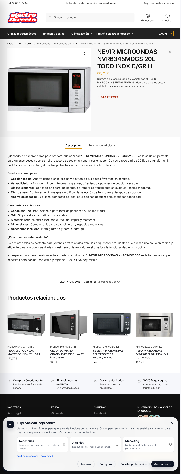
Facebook (100, 413)
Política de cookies (27, 456)
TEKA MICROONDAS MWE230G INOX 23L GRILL (24, 352)
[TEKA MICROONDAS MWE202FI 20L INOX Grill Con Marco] (154, 324)
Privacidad (47, 456)
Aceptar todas (162, 464)
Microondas (43, 43)
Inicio (10, 43)
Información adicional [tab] (101, 145)
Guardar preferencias (134, 464)
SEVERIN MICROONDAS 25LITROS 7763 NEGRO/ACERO (108, 354)
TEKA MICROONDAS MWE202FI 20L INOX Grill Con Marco (152, 354)
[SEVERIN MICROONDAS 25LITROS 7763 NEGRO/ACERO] (111, 324)
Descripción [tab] (73, 145)
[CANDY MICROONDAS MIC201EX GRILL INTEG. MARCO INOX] (168, 52)
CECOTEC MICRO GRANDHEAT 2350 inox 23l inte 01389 (67, 354)
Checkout (167, 20)
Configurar (106, 464)
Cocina (29, 43)
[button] (166, 33)
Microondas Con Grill (65, 43)
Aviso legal (14, 413)
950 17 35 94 (20, 3)
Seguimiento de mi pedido (158, 3)
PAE (19, 43)
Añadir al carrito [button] (26, 365)
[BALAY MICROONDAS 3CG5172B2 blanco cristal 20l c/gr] (172, 52)
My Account (148, 20)
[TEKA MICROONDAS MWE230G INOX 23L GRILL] (26, 324)
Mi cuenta (57, 413)
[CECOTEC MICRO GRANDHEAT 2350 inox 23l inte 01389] (69, 324)
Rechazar (86, 464)
